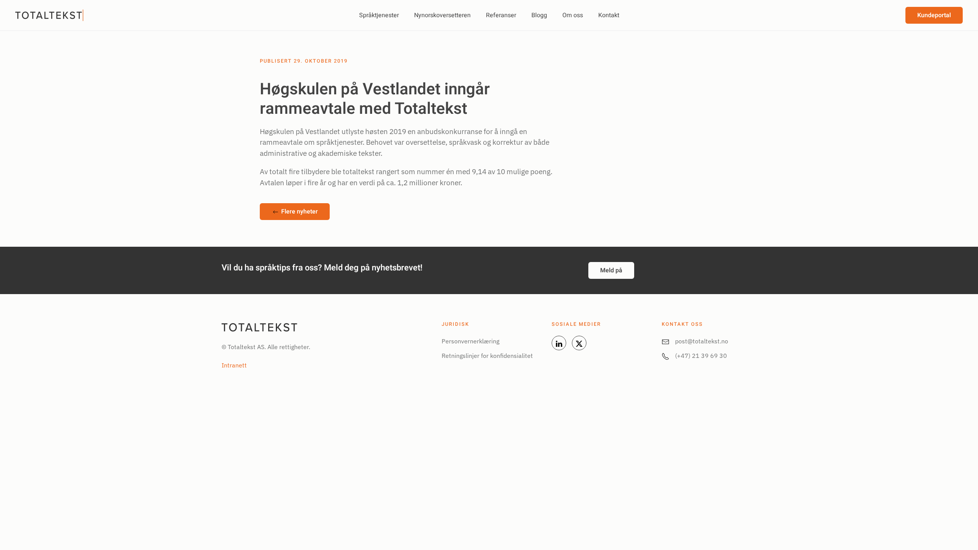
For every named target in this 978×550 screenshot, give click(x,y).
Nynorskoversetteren (442, 15)
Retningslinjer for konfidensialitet (487, 355)
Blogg (539, 15)
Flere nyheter (299, 211)
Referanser (501, 15)
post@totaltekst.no (701, 341)
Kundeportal (934, 15)
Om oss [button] (572, 15)
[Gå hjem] (50, 15)
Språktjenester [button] (379, 15)
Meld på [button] (611, 270)
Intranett (234, 365)
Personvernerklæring (470, 341)
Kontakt (608, 15)
